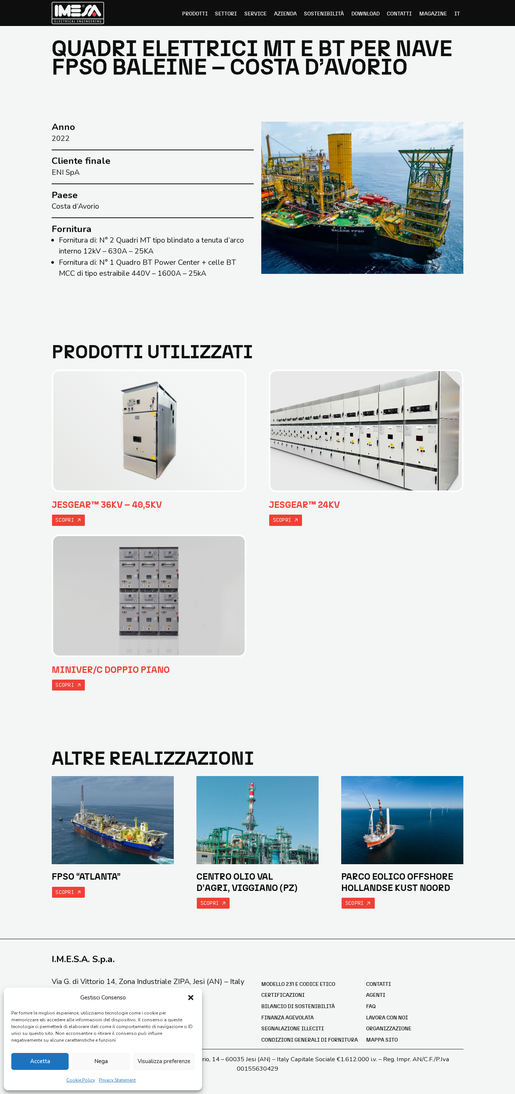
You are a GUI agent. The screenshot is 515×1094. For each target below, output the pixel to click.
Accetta (40, 1061)
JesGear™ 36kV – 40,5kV (107, 505)
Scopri (66, 520)
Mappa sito (382, 1040)
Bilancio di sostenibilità (298, 1006)
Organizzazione (388, 1028)
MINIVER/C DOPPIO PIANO (111, 670)
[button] (191, 997)
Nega (101, 1061)
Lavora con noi (387, 1018)
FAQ (371, 1006)
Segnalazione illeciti (292, 1028)
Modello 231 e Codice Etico (298, 984)
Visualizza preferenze (164, 1061)
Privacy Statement (117, 1080)
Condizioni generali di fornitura (309, 1040)
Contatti (378, 984)
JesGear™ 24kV (304, 505)
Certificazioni (283, 995)
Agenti (375, 995)
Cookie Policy (80, 1080)
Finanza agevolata (287, 1018)
